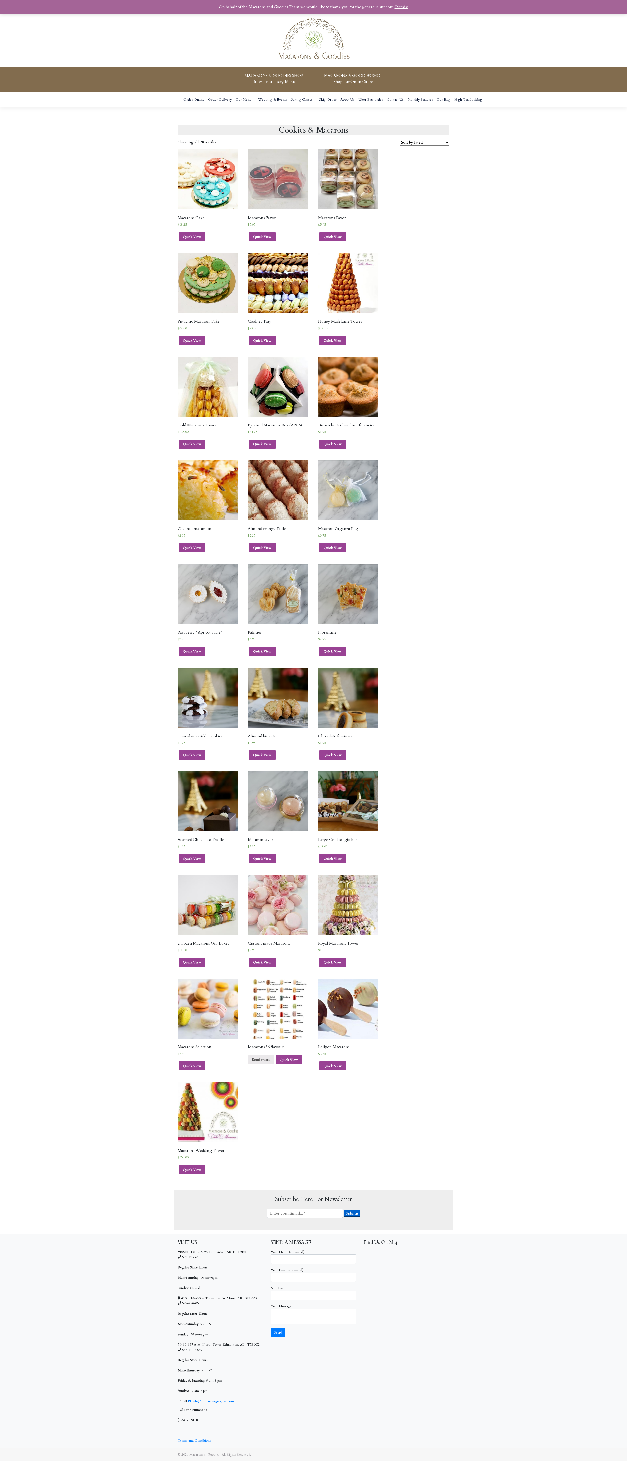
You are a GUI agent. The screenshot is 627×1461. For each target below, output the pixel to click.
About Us (347, 99)
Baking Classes (302, 99)
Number (277, 1288)
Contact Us (395, 99)
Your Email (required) (287, 1270)
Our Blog (443, 99)
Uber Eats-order (370, 99)
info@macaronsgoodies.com (212, 1401)
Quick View (192, 236)
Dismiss (401, 7)
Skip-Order (328, 99)
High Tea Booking (468, 99)
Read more (261, 1059)
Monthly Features (420, 99)
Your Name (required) (287, 1252)
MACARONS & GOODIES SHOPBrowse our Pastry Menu (273, 78)
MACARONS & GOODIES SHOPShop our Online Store (353, 78)
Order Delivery (220, 99)
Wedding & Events (272, 99)
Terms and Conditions (194, 1440)
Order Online (193, 99)
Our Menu (243, 99)
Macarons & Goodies (204, 1454)
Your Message (281, 1306)
